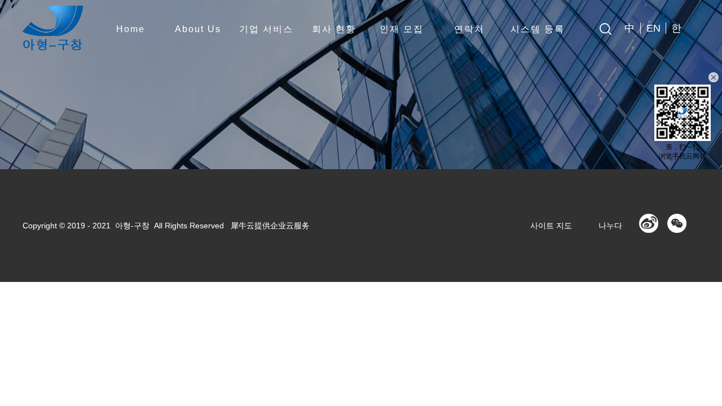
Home (130, 29)
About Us (198, 29)
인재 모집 (402, 29)
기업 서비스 (266, 29)
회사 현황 (334, 29)
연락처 (469, 29)
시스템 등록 (537, 29)
